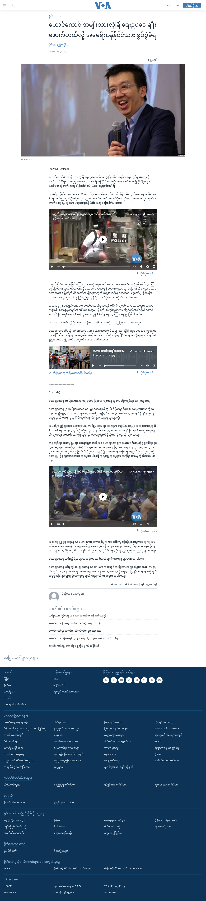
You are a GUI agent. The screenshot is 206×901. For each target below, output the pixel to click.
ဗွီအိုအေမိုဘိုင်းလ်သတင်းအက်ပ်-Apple (72, 868)
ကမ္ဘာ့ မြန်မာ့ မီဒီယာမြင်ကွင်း (17, 767)
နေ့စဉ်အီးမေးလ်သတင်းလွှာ (66, 691)
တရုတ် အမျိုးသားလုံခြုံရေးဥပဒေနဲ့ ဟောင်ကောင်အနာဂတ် (84, 214)
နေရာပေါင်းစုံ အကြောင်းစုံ (166, 747)
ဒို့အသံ (157, 754)
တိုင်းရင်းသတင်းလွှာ (164, 722)
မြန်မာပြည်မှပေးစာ (113, 722)
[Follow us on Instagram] (129, 680)
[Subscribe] (159, 680)
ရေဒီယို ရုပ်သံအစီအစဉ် (15, 826)
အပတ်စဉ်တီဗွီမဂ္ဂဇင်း (14, 833)
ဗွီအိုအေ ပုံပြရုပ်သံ (113, 833)
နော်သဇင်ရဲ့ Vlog (162, 826)
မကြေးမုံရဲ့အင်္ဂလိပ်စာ (64, 784)
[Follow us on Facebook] (106, 680)
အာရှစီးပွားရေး (111, 747)
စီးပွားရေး (58, 735)
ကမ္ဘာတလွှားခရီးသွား (114, 735)
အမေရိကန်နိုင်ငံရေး (13, 747)
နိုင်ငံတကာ (55, 16)
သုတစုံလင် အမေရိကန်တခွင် (168, 735)
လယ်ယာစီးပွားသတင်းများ (67, 747)
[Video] (178, 5)
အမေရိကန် (9, 691)
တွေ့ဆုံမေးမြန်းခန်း (63, 833)
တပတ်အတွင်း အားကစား (66, 741)
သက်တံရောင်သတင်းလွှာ (166, 760)
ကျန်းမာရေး (110, 754)
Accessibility (110, 892)
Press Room (10, 892)
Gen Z (157, 741)
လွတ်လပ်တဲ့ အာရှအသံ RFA (67, 886)
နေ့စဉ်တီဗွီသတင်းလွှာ (14, 820)
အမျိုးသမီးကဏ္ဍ (112, 760)
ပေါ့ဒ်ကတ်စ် (59, 685)
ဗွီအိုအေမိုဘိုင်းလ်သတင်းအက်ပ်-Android (123, 868)
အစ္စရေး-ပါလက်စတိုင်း (15, 704)
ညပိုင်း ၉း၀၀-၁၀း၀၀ (64, 802)
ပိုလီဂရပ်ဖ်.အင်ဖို (112, 826)
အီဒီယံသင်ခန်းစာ (12, 784)
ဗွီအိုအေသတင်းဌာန (64, 218)
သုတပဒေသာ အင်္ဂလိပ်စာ (166, 784)
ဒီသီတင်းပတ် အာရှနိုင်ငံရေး (117, 741)
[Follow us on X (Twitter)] (114, 680)
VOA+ (7, 868)
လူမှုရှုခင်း (59, 767)
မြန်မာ (6, 679)
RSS (55, 679)
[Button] (152, 60)
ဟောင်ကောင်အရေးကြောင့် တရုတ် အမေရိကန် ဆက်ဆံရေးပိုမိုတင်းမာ (90, 471)
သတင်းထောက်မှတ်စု (14, 754)
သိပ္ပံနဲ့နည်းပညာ (61, 722)
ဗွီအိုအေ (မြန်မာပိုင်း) (58, 44)
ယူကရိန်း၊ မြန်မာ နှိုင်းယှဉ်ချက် (69, 754)
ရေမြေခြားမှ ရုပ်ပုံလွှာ (114, 820)
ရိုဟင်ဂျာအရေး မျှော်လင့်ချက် (118, 767)
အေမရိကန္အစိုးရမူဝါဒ (64, 892)
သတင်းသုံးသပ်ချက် (13, 735)
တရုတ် (7, 698)
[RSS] (144, 680)
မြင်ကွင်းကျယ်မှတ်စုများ (116, 728)
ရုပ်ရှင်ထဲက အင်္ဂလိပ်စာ (115, 784)
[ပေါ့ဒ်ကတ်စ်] (152, 680)
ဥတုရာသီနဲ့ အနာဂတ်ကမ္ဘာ (66, 728)
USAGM (8, 886)
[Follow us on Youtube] (121, 680)
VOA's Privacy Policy (114, 886)
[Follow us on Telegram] (137, 680)
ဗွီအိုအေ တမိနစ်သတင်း (165, 820)
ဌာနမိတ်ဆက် (10, 850)
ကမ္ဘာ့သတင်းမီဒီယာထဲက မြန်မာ (19, 760)
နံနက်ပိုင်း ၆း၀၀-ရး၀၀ (14, 802)
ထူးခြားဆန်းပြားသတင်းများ (67, 760)
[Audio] (168, 5)
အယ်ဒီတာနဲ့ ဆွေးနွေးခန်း (16, 722)
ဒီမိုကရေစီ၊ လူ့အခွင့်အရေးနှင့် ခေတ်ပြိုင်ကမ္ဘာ (25, 728)
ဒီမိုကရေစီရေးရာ (12, 741)
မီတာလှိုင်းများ (61, 850)
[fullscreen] (154, 266)
